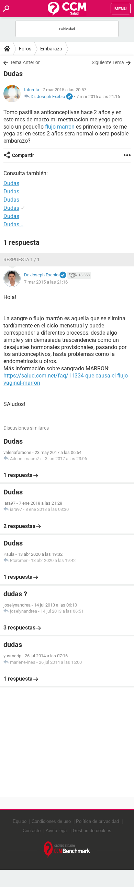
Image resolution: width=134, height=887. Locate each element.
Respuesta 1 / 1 (21, 259)
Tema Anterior (25, 62)
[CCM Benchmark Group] (67, 849)
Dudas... (13, 224)
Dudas (11, 191)
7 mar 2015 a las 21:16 (98, 96)
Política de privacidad (97, 821)
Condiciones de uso (51, 821)
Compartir (23, 155)
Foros (25, 48)
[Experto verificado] (69, 96)
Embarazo (51, 48)
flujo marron (60, 126)
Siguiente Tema (108, 62)
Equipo (19, 821)
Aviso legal (57, 830)
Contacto (32, 830)
